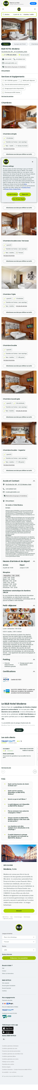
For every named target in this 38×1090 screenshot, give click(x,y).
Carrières (4, 990)
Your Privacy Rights (19, 199)
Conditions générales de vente (9, 1048)
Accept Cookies (12, 194)
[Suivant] (35, 771)
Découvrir (19, 910)
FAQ (3, 968)
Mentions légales (6, 1067)
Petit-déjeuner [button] (9, 605)
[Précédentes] (3, 771)
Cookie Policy (17, 189)
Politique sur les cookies (8, 1061)
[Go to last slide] (3, 118)
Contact (4, 971)
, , (14, 51)
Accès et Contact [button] (11, 481)
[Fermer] (1, 3)
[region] (19, 180)
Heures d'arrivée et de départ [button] (16, 561)
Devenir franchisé (6, 988)
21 (33, 37)
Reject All (25, 194)
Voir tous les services (7, 96)
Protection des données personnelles (11, 1051)
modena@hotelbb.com (10, 63)
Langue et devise (7, 933)
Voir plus (19, 730)
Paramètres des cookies (8, 1064)
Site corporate (5, 983)
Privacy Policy (9, 189)
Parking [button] (6, 659)
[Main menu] (3, 9)
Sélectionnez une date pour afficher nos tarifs (19, 154)
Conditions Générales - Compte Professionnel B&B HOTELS (17, 1069)
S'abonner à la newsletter (19, 958)
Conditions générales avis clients (10, 1059)
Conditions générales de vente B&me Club (12, 1053)
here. (25, 184)
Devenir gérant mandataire (8, 985)
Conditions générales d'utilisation (10, 1046)
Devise (4, 946)
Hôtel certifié (7, 59)
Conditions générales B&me (9, 1056)
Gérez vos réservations (8, 973)
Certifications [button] (9, 671)
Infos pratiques (5, 70)
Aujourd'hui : (11, 575)
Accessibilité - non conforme (9, 1072)
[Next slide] (34, 118)
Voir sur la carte (24, 54)
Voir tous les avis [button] (6, 767)
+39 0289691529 (20, 59)
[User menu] (35, 9)
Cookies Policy (26, 187)
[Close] (32, 162)
